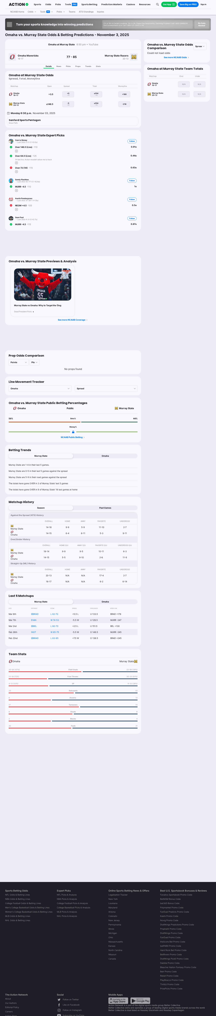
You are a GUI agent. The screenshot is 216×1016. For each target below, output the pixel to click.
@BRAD (34, 614)
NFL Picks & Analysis (67, 894)
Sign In (203, 4)
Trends (88, 66)
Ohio (110, 937)
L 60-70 (54, 626)
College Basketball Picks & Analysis (73, 907)
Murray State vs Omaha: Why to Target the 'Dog (37, 305)
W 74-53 (55, 620)
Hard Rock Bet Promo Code (173, 950)
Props (78, 66)
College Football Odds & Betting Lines (23, 903)
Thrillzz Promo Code (169, 984)
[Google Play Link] (140, 1000)
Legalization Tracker (118, 894)
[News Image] (42, 284)
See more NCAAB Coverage (71, 320)
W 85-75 (55, 632)
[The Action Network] (19, 4)
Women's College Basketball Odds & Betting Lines (28, 912)
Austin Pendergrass (23, 198)
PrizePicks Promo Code (171, 988)
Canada (112, 958)
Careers (9, 1011)
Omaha (21, 408)
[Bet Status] (11, 147)
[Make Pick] (16, 151)
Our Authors (11, 1003)
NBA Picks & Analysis (67, 899)
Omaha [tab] (105, 456)
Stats (98, 66)
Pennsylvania (114, 924)
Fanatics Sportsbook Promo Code (176, 894)
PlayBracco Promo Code (172, 980)
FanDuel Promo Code (170, 937)
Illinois (111, 929)
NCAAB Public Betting (72, 437)
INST (33, 632)
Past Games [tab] (105, 508)
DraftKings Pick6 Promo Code (174, 958)
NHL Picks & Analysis (67, 916)
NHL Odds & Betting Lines (17, 920)
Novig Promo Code (169, 920)
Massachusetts (115, 941)
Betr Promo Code (168, 971)
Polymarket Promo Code (171, 907)
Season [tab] (41, 508)
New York (113, 899)
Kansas (111, 946)
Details (49, 66)
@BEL (34, 626)
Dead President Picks (23, 312)
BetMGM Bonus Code (170, 899)
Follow (132, 141)
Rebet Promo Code (169, 976)
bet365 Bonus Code (169, 903)
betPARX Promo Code (170, 946)
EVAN (33, 620)
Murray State (126, 408)
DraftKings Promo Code (171, 933)
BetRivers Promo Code (171, 954)
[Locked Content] (73, 432)
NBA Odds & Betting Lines (17, 899)
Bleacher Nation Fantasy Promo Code (178, 967)
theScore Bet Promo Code (172, 941)
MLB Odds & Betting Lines (17, 916)
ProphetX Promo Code (170, 929)
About (8, 998)
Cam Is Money (21, 140)
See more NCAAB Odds (175, 57)
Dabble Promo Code (170, 963)
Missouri (112, 954)
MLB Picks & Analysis (67, 912)
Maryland (112, 907)
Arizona (111, 912)
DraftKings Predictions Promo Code (177, 924)
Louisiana (112, 903)
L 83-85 (54, 638)
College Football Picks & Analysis (72, 903)
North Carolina (115, 950)
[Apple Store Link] (118, 1000)
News (58, 66)
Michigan (112, 933)
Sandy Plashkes (22, 179)
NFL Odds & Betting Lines (17, 894)
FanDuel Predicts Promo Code (174, 912)
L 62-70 (54, 614)
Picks (68, 66)
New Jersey (114, 920)
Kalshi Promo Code (169, 916)
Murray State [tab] (40, 456)
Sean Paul (19, 217)
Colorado (112, 916)
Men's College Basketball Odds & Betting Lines (27, 907)
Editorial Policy (12, 1007)
